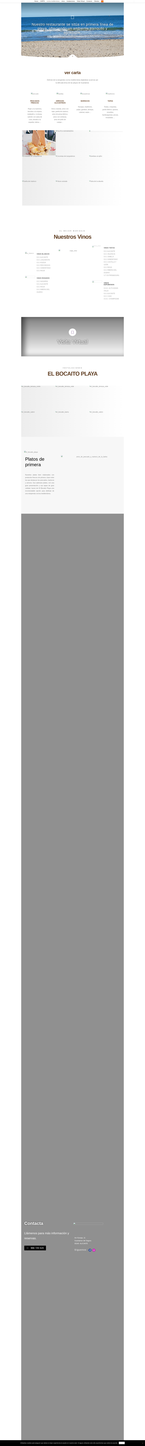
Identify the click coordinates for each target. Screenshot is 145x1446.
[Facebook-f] (89, 1250)
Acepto (122, 1443)
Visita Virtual (72, 342)
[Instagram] (93, 1250)
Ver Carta (72, 72)
